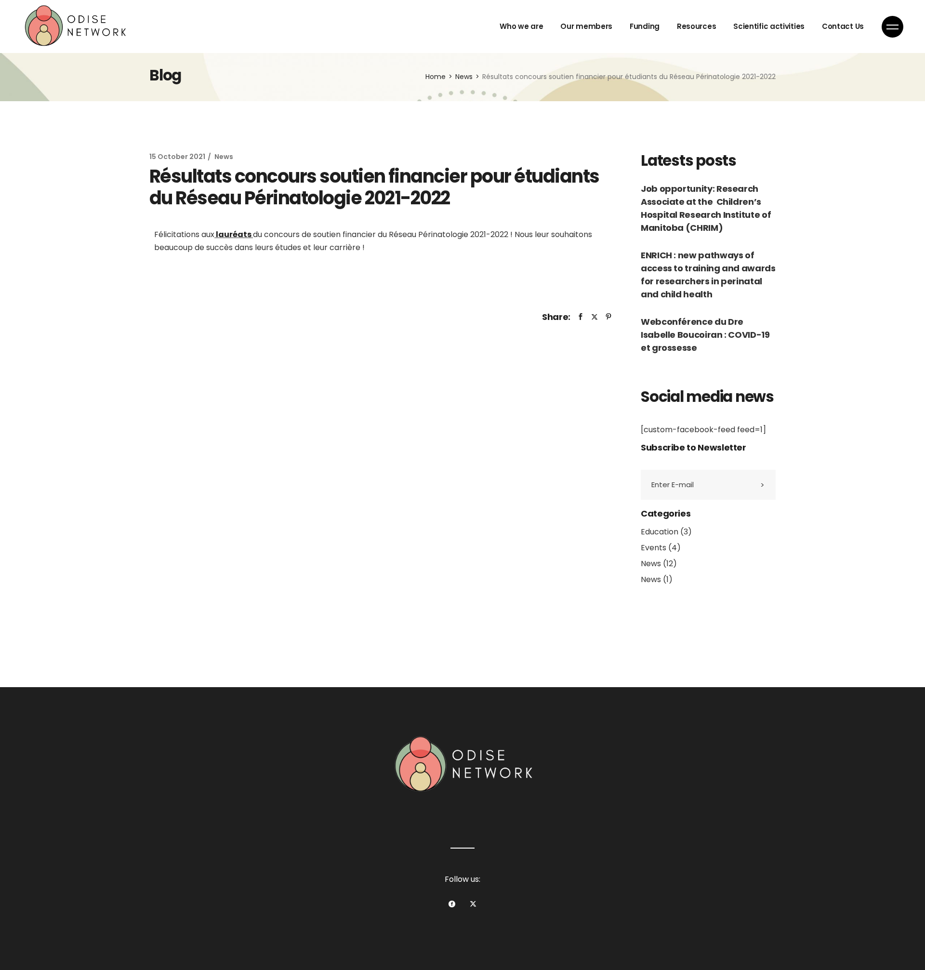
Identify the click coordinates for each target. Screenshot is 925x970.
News (464, 76)
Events (653, 547)
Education (659, 531)
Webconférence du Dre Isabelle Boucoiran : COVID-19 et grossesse (705, 335)
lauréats (234, 234)
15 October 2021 (177, 156)
